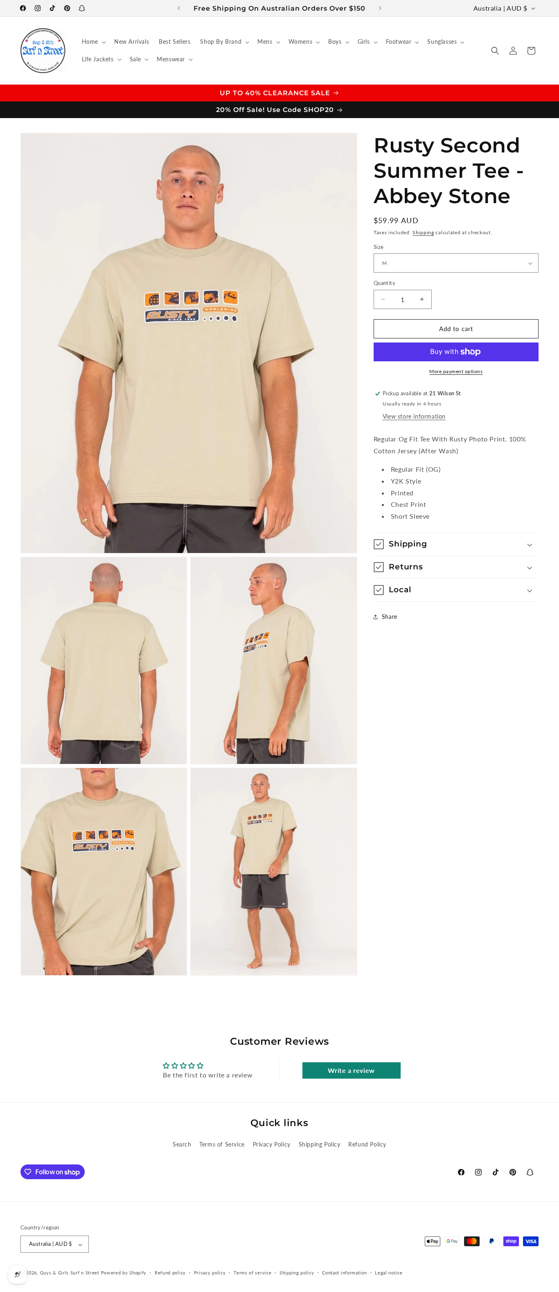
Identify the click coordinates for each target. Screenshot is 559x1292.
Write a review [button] (351, 1070)
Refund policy (170, 1272)
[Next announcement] (380, 8)
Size (379, 247)
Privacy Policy (272, 1144)
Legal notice (388, 1272)
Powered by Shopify (124, 1273)
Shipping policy (297, 1272)
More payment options (455, 371)
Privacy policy (210, 1272)
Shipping (423, 232)
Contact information (344, 1272)
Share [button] (389, 617)
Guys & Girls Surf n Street (69, 1273)
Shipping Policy (319, 1144)
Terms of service (252, 1272)
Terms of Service (222, 1144)
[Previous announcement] (179, 8)
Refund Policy (367, 1144)
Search (182, 1144)
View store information (414, 416)
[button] (93, 41)
